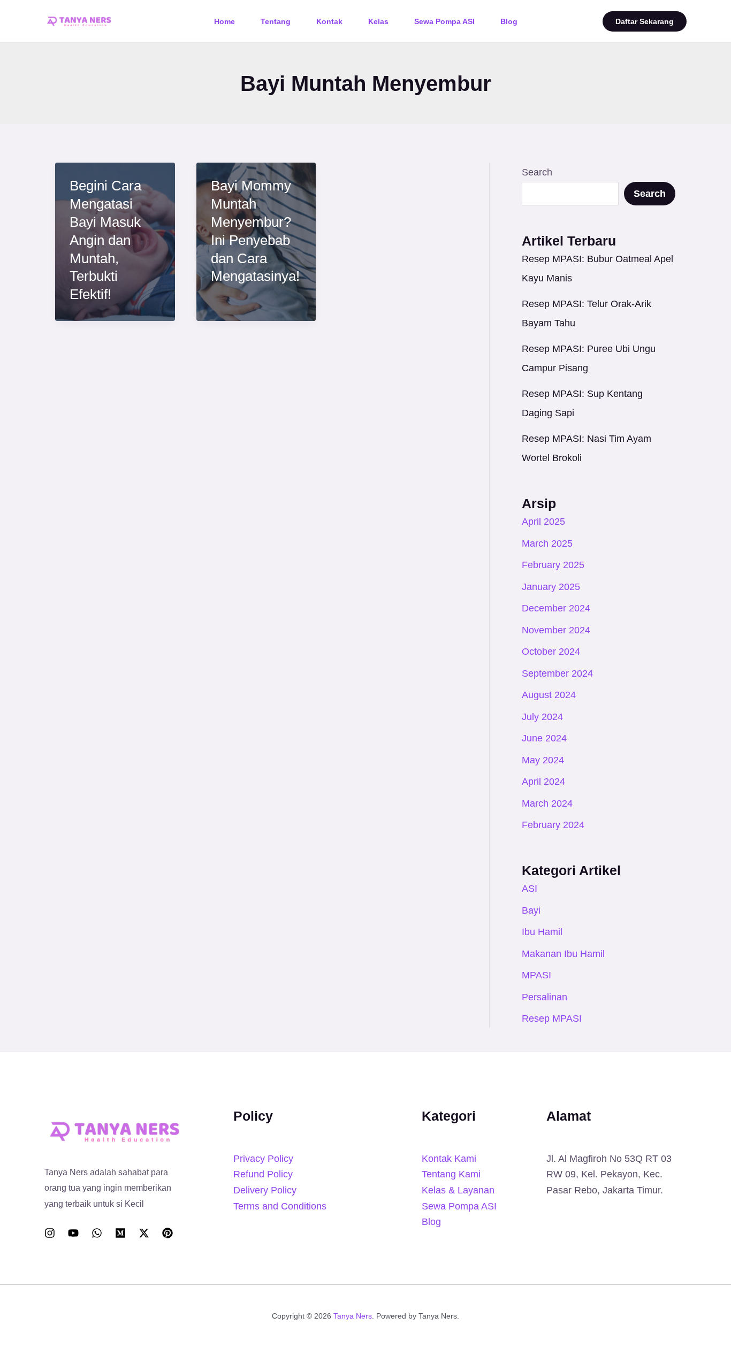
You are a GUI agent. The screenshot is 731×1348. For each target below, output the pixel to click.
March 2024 (547, 803)
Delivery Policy (264, 1190)
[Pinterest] (167, 1233)
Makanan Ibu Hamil (563, 953)
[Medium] (120, 1233)
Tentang (276, 21)
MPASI (536, 975)
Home (224, 21)
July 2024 (542, 716)
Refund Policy (263, 1174)
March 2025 (547, 543)
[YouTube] (73, 1233)
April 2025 (543, 521)
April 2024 (543, 781)
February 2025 (553, 565)
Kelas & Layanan (458, 1190)
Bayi (531, 910)
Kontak (329, 21)
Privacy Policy (263, 1158)
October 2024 (551, 651)
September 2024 (557, 673)
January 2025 (551, 586)
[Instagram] (49, 1233)
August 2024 (549, 695)
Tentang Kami (451, 1174)
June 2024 (544, 738)
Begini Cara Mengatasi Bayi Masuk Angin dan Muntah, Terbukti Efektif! (105, 240)
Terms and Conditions (279, 1206)
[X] (144, 1233)
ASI (529, 888)
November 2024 (556, 630)
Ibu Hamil (542, 931)
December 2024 (556, 608)
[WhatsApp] (97, 1233)
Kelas (378, 21)
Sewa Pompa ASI (444, 21)
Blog (508, 21)
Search (537, 172)
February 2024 (553, 824)
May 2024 (543, 760)
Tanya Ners (352, 1316)
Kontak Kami (449, 1158)
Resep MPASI (552, 1018)
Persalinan (544, 997)
